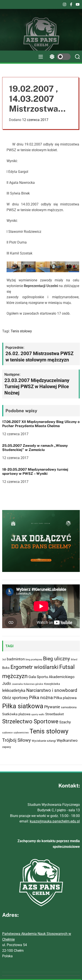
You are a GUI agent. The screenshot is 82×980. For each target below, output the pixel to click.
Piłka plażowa (65, 698)
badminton (16, 659)
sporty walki (37, 714)
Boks (6, 668)
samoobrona (69, 707)
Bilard (74, 659)
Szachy (65, 722)
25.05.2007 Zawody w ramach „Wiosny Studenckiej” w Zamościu (35, 448)
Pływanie (52, 707)
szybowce (7, 732)
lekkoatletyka (13, 690)
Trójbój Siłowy (16, 740)
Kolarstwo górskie (33, 684)
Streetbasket (54, 714)
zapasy (6, 747)
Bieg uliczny (56, 658)
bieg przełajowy (34, 659)
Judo (6, 683)
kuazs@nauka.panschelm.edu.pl (55, 821)
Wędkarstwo (67, 740)
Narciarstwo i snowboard (51, 690)
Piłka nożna (41, 697)
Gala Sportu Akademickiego (51, 677)
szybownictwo (21, 732)
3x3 (4, 659)
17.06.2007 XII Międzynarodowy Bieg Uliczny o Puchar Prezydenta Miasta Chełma (41, 424)
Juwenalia (17, 684)
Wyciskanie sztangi (44, 740)
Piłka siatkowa (22, 706)
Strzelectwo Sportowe (30, 721)
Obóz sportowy (15, 697)
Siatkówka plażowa (16, 714)
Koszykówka (52, 683)
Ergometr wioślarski (34, 667)
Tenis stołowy (21, 331)
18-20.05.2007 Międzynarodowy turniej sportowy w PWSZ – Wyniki (35, 471)
